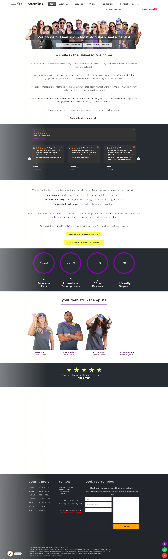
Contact (124, 4)
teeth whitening (83, 199)
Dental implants (89, 204)
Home (52, 4)
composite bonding (103, 199)
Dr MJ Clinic (67, 226)
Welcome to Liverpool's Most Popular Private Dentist (84, 37)
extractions (108, 204)
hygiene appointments (93, 213)
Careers (135, 4)
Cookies (60, 557)
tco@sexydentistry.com (71, 505)
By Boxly (18, 553)
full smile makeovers (111, 194)
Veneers (70, 199)
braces (120, 199)
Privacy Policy (53, 557)
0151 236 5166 (116, 9)
